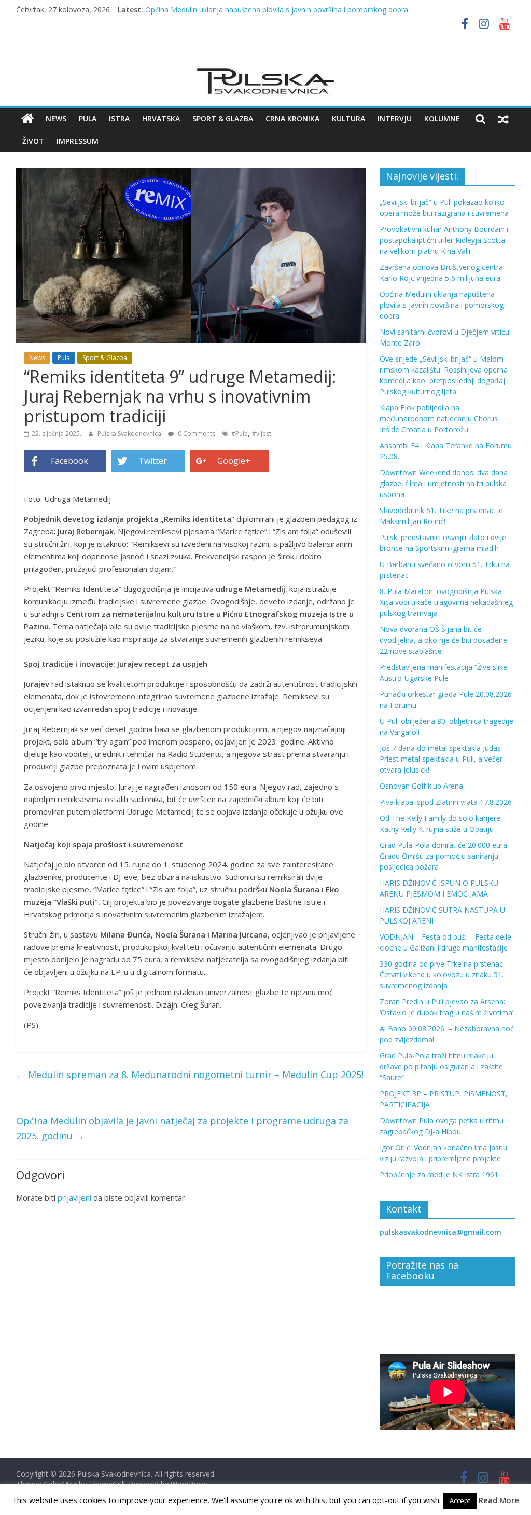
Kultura (348, 118)
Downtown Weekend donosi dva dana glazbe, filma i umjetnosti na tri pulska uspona (444, 483)
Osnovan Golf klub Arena (421, 786)
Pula (87, 118)
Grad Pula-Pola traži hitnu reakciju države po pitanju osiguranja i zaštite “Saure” (441, 1066)
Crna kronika (292, 118)
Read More (499, 1500)
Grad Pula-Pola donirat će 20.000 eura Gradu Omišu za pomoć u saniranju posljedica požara (443, 856)
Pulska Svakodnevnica (130, 433)
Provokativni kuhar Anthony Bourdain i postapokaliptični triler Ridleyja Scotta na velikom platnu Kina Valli (444, 240)
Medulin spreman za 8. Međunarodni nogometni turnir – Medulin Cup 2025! (190, 1074)
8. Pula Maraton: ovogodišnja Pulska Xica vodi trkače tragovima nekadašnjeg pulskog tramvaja (446, 602)
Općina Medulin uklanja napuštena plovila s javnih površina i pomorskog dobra (276, 10)
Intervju (395, 118)
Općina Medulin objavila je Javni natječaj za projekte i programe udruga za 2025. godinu (182, 1128)
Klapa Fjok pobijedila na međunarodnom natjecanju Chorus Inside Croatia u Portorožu (439, 418)
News (56, 118)
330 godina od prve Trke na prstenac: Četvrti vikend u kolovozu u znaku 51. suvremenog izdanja (442, 974)
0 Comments (195, 433)
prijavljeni (74, 1197)
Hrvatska (161, 118)
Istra (119, 118)
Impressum (78, 141)
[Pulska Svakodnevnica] (27, 119)
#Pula (239, 433)
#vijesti (262, 433)
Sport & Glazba (222, 118)
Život (33, 141)
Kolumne (442, 118)
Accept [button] (460, 1500)
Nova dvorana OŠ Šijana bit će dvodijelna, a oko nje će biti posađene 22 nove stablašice (443, 640)
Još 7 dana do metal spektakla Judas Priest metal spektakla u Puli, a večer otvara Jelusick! (441, 759)
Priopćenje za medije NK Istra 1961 (439, 1174)
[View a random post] (503, 119)
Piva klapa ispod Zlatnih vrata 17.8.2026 (446, 802)
